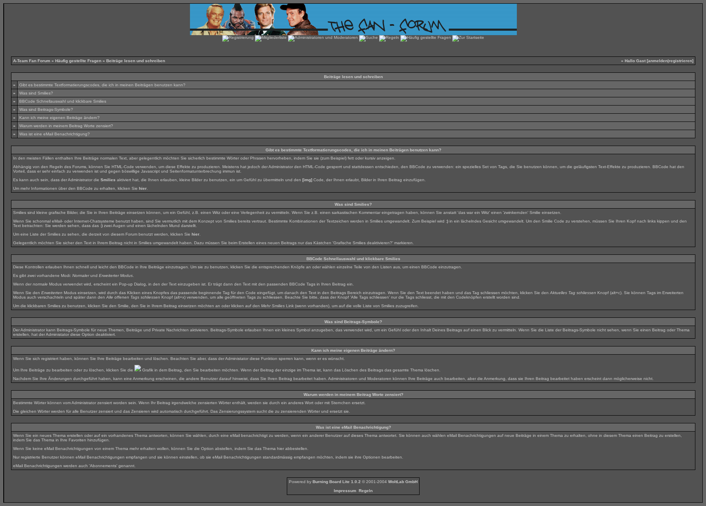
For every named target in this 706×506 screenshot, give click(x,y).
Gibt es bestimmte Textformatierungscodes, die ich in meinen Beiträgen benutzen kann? (102, 85)
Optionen (371, 457)
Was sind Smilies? (36, 93)
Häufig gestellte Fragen (78, 60)
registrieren (680, 60)
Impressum (345, 490)
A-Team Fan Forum (31, 60)
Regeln (366, 490)
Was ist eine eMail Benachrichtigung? (54, 134)
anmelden (658, 60)
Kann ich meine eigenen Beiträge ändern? (59, 117)
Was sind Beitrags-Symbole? (46, 109)
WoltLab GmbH (403, 481)
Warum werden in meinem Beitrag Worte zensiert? (66, 126)
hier (280, 448)
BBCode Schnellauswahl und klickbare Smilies (62, 101)
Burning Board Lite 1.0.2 (337, 481)
